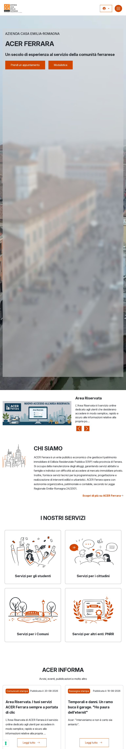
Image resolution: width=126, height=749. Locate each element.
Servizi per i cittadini (93, 576)
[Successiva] (86, 413)
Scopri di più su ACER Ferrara (102, 495)
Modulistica (60, 65)
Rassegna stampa (79, 691)
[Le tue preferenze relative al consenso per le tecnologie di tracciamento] (6, 743)
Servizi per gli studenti (33, 576)
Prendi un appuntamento (25, 65)
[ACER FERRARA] (13, 8)
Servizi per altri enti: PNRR (93, 634)
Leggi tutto (35, 742)
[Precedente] (79, 413)
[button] (106, 8)
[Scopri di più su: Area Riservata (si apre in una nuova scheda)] (37, 413)
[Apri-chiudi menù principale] (118, 8)
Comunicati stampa (17, 691)
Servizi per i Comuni (33, 634)
